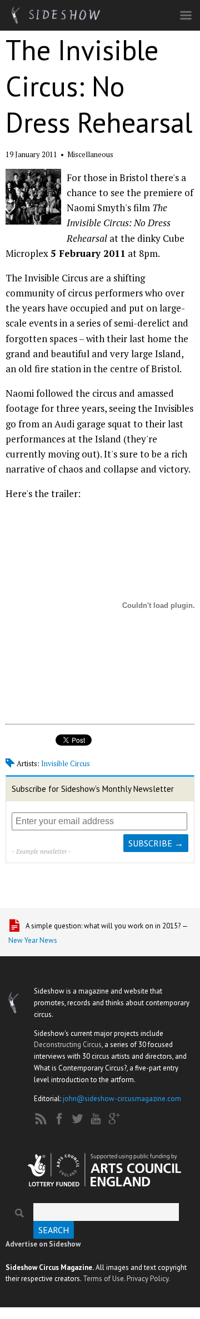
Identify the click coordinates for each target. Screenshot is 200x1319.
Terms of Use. (104, 1278)
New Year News (32, 940)
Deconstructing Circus (68, 1044)
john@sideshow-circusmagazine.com (122, 1098)
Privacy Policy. (148, 1278)
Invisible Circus (65, 763)
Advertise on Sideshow (43, 1244)
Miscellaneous (90, 154)
